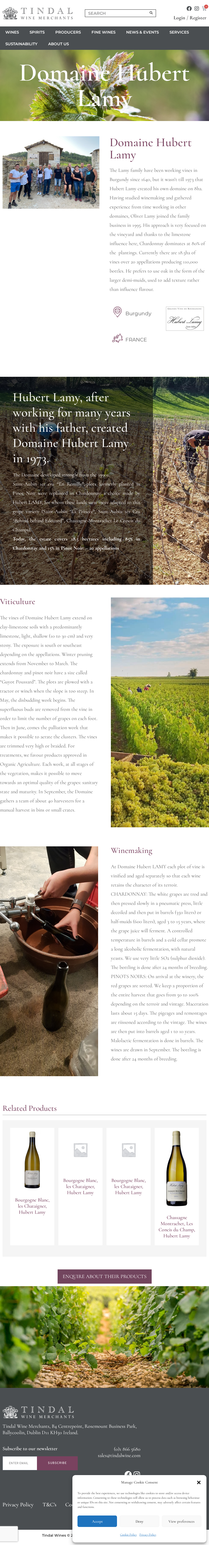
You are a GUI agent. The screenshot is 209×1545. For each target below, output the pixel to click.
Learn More (32, 1235)
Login (179, 18)
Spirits (37, 32)
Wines (12, 32)
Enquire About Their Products (105, 1276)
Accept (97, 1521)
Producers (68, 32)
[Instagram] (196, 8)
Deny (139, 1521)
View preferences (181, 1521)
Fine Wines (103, 32)
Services (179, 32)
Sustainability (21, 43)
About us (58, 43)
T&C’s (49, 1504)
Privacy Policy (147, 1534)
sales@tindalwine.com (119, 1455)
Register (198, 18)
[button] (198, 1482)
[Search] (151, 13)
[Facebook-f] (189, 8)
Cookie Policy (128, 1534)
